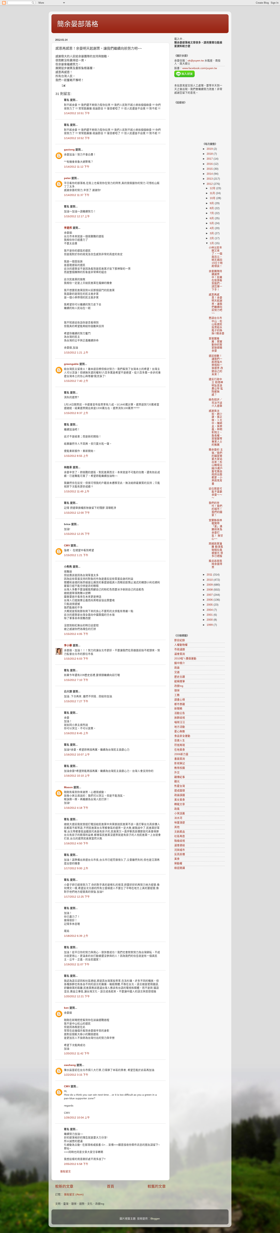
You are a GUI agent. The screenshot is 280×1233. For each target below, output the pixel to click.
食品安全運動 (182, 736)
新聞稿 (178, 708)
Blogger (155, 1218)
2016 (210, 163)
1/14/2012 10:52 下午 (77, 138)
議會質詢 (179, 654)
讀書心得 (179, 699)
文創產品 (179, 831)
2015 (210, 168)
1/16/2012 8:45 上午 (76, 733)
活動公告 (179, 713)
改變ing (178, 686)
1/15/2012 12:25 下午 (77, 534)
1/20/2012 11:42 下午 (77, 1053)
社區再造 (179, 836)
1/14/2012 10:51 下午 (77, 113)
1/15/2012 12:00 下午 (77, 512)
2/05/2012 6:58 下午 (76, 1164)
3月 (212, 233)
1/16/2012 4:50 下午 (76, 843)
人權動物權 (181, 644)
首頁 (110, 1186)
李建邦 (68, 227)
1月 (212, 243)
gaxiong (69, 149)
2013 (210, 178)
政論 (177, 667)
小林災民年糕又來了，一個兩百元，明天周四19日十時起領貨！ (216, 256)
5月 (212, 223)
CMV (67, 545)
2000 (210, 619)
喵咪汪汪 (179, 722)
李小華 (68, 645)
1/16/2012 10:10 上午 (77, 775)
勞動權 (178, 863)
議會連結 (179, 845)
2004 (210, 609)
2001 (210, 614)
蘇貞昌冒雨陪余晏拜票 (215, 564)
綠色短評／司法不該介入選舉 (215, 402)
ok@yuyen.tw (196, 60)
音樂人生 (179, 740)
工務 (177, 695)
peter (67, 178)
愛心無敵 (179, 731)
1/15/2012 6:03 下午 (76, 658)
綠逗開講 (179, 868)
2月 (212, 238)
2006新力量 (181, 754)
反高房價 (179, 854)
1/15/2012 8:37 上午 (76, 413)
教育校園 (179, 768)
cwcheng (70, 1065)
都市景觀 (179, 704)
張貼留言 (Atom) (74, 1194)
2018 (210, 153)
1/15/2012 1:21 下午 (76, 555)
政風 (177, 808)
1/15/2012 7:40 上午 (76, 381)
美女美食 (179, 799)
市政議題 (179, 649)
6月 (212, 218)
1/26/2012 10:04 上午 (77, 1117)
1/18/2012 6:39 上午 (76, 936)
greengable (71, 364)
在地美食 (179, 749)
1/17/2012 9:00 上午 (76, 868)
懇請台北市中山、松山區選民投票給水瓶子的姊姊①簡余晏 (216, 326)
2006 (210, 599)
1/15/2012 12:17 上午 (77, 216)
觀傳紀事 (179, 777)
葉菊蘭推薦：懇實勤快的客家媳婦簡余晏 (215, 344)
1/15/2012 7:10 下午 (76, 680)
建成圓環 (179, 790)
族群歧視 (179, 717)
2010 (210, 579)
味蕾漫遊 (179, 822)
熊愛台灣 (179, 786)
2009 (210, 584)
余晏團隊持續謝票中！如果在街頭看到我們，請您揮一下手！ (215, 280)
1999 (210, 624)
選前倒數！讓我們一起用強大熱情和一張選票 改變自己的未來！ (216, 365)
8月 (212, 208)
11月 (213, 193)
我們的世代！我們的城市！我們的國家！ (215, 509)
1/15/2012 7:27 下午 (76, 701)
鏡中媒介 (179, 663)
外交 (177, 772)
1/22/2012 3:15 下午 (76, 1074)
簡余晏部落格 (77, 24)
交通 (177, 672)
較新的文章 (64, 1186)
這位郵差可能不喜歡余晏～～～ (215, 493)
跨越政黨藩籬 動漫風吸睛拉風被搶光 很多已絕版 (216, 549)
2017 (210, 158)
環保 (177, 690)
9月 (212, 203)
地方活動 (179, 726)
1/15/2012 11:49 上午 (77, 491)
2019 (210, 148)
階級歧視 (179, 840)
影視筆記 (179, 763)
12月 (213, 188)
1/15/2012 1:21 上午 (76, 352)
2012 (210, 183)
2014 (210, 173)
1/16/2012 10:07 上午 (77, 754)
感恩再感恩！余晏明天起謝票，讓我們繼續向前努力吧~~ (215, 303)
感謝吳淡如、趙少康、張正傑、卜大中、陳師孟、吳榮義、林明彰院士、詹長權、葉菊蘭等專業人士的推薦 (215, 427)
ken (66, 1007)
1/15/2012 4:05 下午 (76, 634)
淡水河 (178, 818)
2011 (210, 574)
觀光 (177, 781)
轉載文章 (179, 804)
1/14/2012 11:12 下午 (77, 166)
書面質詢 (179, 758)
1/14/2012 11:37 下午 (77, 195)
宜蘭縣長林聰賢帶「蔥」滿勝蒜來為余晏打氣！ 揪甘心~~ (216, 529)
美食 (177, 858)
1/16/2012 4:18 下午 (76, 807)
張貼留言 (65, 1171)
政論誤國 (179, 795)
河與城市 (179, 850)
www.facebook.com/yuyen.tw (199, 68)
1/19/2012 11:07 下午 (77, 964)
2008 (210, 589)
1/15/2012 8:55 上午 (76, 456)
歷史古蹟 (179, 676)
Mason (68, 787)
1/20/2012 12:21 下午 (77, 996)
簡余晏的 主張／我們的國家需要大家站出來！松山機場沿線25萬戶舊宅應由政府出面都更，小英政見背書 (216, 466)
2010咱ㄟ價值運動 (185, 658)
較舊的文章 (157, 1186)
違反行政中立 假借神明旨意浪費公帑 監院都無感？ (216, 387)
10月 (213, 198)
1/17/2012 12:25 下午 (77, 896)
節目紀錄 (179, 640)
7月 (212, 213)
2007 (210, 594)
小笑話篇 (179, 813)
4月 (212, 228)
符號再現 (179, 745)
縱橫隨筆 (179, 681)
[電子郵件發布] (63, 85)
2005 (210, 604)
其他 (177, 827)
